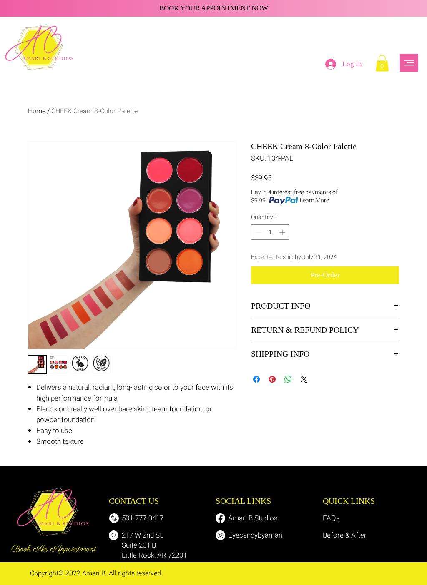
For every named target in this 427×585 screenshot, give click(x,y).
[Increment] (283, 232)
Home (36, 111)
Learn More (314, 201)
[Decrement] (257, 232)
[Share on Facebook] (256, 379)
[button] (382, 63)
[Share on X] (304, 379)
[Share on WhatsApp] (288, 379)
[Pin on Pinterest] (272, 379)
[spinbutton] (270, 232)
